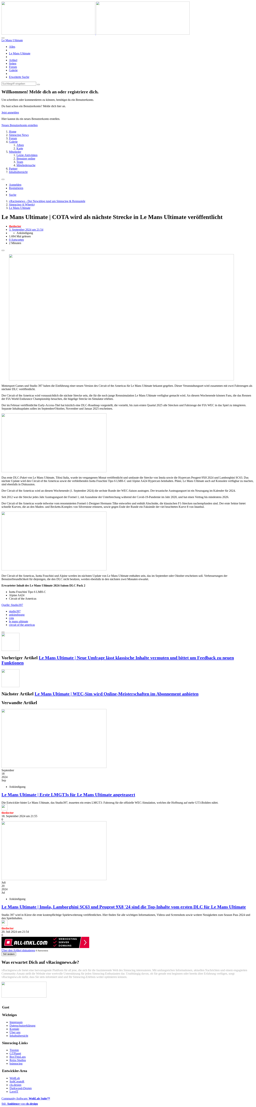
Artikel (13, 60)
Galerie (13, 70)
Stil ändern (9, 954)
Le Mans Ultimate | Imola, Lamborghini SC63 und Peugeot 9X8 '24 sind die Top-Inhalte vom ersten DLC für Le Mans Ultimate (123, 906)
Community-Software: (25, 1098)
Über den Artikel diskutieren (18, 950)
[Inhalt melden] (2, 632)
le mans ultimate (18, 621)
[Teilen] (2, 250)
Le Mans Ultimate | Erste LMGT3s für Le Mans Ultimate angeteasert (68, 794)
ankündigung (17, 614)
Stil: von (19, 1103)
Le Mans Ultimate (19, 53)
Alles (12, 46)
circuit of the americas (22, 624)
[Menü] (2, 179)
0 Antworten (16, 239)
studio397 (15, 611)
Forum (13, 66)
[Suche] (2, 38)
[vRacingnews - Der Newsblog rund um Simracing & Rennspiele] (95, 33)
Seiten (12, 63)
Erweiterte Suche (19, 77)
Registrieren (16, 188)
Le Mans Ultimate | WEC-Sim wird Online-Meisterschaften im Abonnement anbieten (116, 693)
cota (11, 618)
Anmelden (15, 184)
